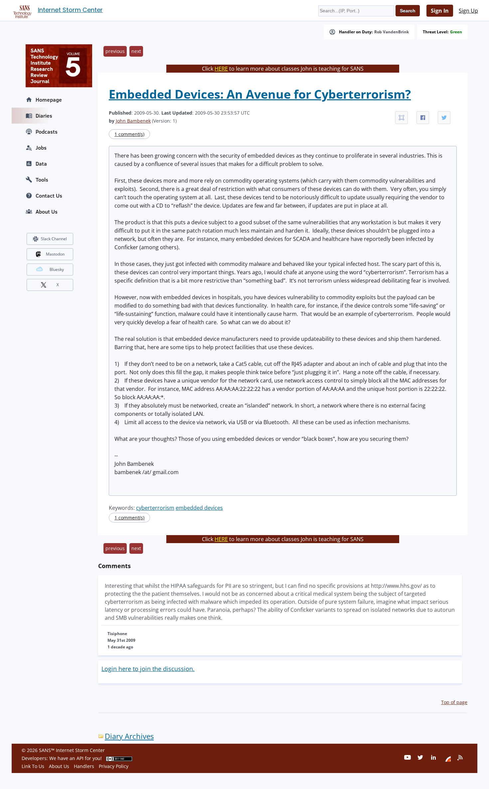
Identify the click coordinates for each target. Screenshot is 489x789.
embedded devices (199, 507)
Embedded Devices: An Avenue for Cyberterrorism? (260, 94)
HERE (221, 68)
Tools (42, 179)
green (456, 32)
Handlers (84, 766)
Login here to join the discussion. (148, 669)
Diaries (44, 115)
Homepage (49, 99)
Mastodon (55, 254)
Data (41, 163)
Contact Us (49, 195)
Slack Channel (54, 239)
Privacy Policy (113, 766)
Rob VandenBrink (391, 32)
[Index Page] (21, 10)
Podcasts (47, 131)
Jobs (41, 147)
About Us (47, 211)
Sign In (440, 10)
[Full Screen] (401, 117)
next (136, 51)
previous (115, 51)
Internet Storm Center (70, 10)
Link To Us (33, 766)
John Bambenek (133, 121)
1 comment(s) (129, 134)
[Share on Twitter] (444, 117)
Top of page (454, 702)
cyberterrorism (155, 507)
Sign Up (468, 10)
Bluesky (57, 269)
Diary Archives (129, 736)
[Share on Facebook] (422, 117)
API (80, 758)
